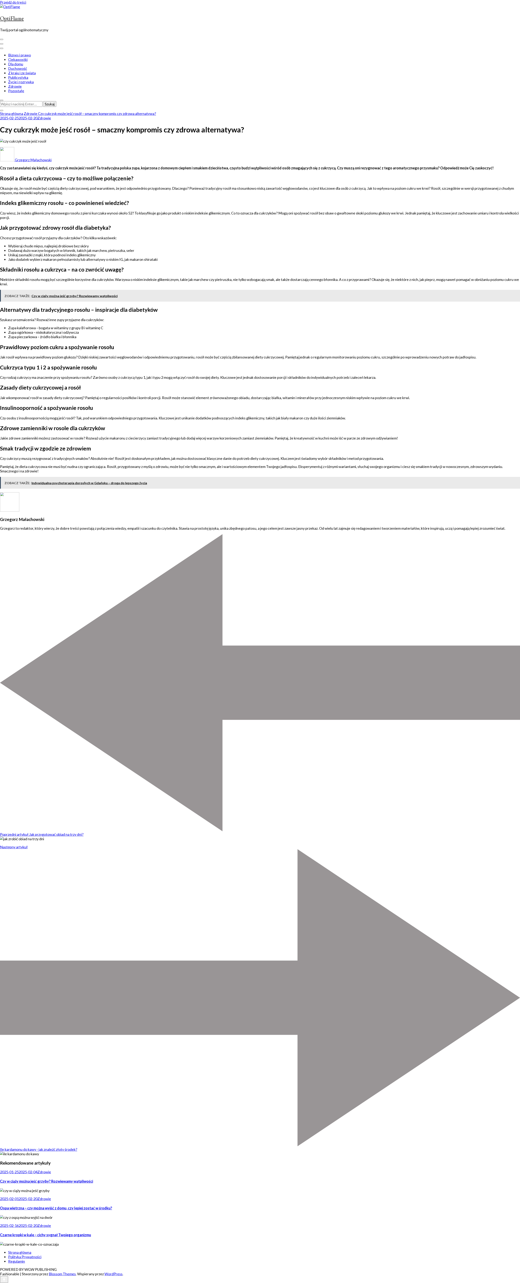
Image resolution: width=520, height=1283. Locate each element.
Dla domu (15, 64)
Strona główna (19, 1252)
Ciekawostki (18, 59)
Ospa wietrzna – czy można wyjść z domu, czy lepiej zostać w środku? (56, 1208)
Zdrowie (15, 86)
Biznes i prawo (19, 55)
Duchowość (17, 68)
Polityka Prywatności (24, 1257)
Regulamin (16, 1261)
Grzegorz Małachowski (33, 160)
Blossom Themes (62, 1274)
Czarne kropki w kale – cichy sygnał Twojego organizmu (45, 1235)
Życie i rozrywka (21, 82)
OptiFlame (12, 18)
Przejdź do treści (13, 2)
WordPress (113, 1274)
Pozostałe (16, 91)
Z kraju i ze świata (22, 73)
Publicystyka (18, 77)
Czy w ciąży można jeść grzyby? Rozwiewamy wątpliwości (46, 1181)
